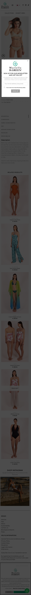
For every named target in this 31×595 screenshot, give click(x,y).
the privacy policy (21, 87)
